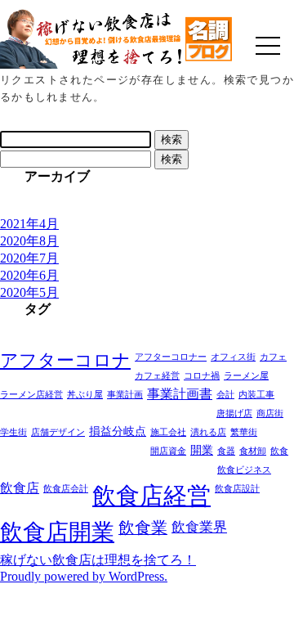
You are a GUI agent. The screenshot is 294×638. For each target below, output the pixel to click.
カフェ (273, 357)
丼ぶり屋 (85, 394)
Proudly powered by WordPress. (83, 576)
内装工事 (256, 394)
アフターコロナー (171, 357)
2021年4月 (29, 224)
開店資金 (168, 451)
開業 (201, 450)
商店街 (269, 413)
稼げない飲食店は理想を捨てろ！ (98, 560)
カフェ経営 (157, 375)
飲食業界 (199, 527)
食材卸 (252, 451)
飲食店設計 (237, 488)
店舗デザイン (58, 432)
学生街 (13, 432)
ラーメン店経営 (31, 394)
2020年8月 (29, 241)
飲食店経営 (151, 496)
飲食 (279, 451)
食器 (226, 451)
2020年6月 (29, 275)
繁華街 (243, 432)
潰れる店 (208, 432)
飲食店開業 (57, 532)
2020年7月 (29, 258)
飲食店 (19, 488)
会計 (225, 394)
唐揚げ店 (234, 413)
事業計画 (125, 394)
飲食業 (142, 528)
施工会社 (168, 432)
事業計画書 (179, 394)
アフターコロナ (65, 361)
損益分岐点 (117, 431)
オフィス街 (233, 357)
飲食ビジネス (244, 469)
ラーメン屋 (246, 375)
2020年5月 (29, 292)
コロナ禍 (202, 375)
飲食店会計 (65, 488)
